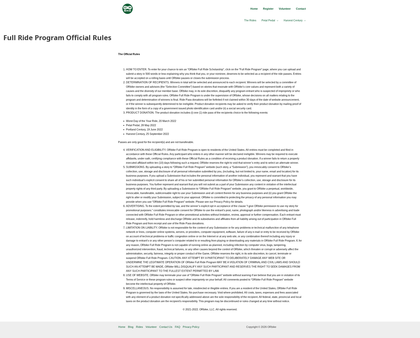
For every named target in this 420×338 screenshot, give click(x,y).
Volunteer (151, 327)
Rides (139, 327)
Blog (130, 327)
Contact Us (165, 327)
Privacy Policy (191, 327)
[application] (276, 20)
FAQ (177, 327)
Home (121, 327)
